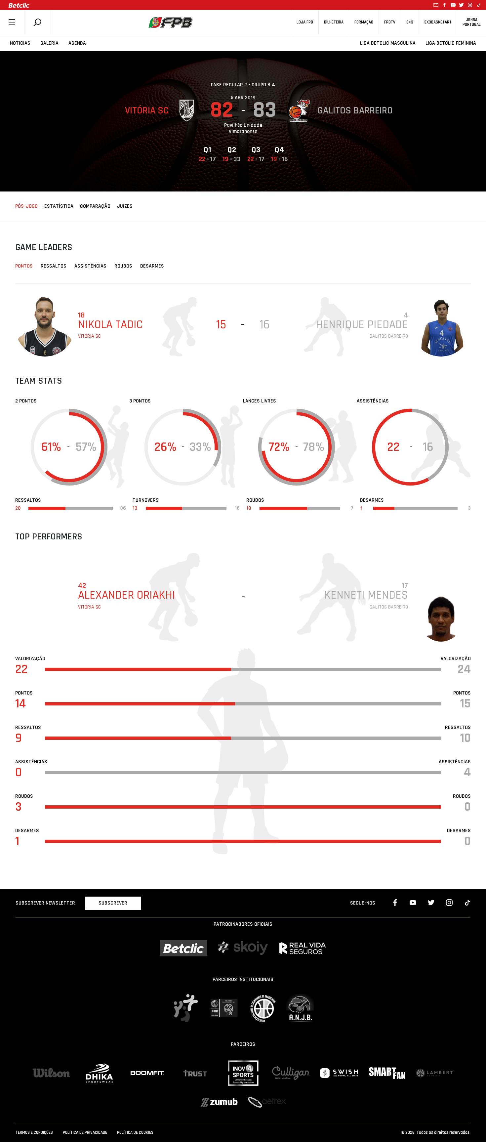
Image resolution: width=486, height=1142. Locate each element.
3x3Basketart (438, 22)
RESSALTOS (53, 266)
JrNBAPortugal (472, 22)
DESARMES (152, 266)
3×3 (409, 22)
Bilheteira (334, 22)
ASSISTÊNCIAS (90, 266)
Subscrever (113, 903)
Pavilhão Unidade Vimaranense (243, 128)
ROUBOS (123, 266)
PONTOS (24, 266)
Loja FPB (305, 22)
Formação (363, 22)
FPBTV (389, 22)
